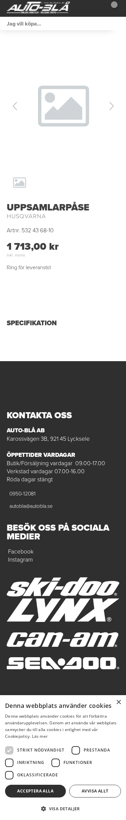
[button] (63, 106)
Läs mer (40, 736)
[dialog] (63, 757)
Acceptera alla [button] (35, 791)
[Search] (119, 23)
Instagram (20, 559)
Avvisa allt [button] (95, 791)
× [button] (118, 702)
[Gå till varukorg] (112, 8)
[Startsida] (38, 8)
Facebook (21, 551)
